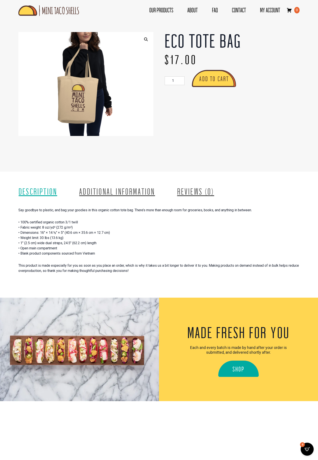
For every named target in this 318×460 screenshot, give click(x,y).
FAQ (215, 10)
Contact (239, 10)
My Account (270, 10)
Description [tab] (38, 192)
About (192, 10)
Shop (239, 369)
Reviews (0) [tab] (195, 192)
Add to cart (214, 79)
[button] (146, 39)
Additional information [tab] (117, 192)
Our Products (161, 10)
